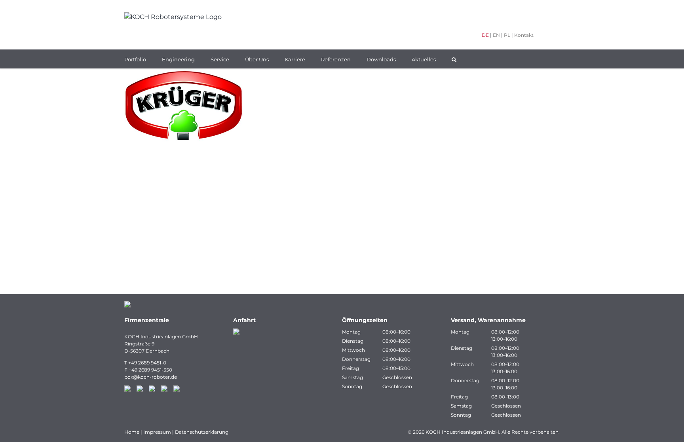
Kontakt (524, 35)
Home (131, 432)
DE (485, 35)
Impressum (157, 432)
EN (496, 35)
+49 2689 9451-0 (147, 363)
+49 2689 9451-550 (150, 370)
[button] (454, 58)
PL (507, 35)
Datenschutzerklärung (201, 432)
